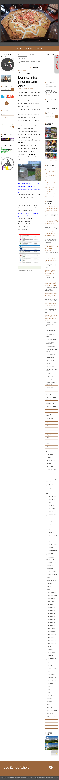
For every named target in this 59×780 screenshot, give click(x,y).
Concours (49, 363)
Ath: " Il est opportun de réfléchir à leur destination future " (27, 55)
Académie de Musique (50, 335)
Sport (48, 704)
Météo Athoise (51, 598)
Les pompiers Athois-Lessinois (50, 558)
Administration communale (50, 342)
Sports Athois (50, 707)
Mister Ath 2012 (51, 634)
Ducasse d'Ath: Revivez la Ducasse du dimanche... (51, 248)
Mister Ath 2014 (51, 640)
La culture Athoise (52, 474)
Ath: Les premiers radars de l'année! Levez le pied (29, 61)
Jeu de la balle (50, 466)
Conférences (50, 366)
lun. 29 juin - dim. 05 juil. (51, 191)
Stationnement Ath (52, 710)
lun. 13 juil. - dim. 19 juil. (51, 187)
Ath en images (51, 346)
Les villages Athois (52, 574)
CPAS (48, 373)
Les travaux (50, 568)
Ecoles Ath (50, 387)
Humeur (49, 457)
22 (13, 125)
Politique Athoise (51, 677)
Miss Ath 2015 (51, 616)
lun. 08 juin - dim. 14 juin (51, 193)
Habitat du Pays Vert (50, 450)
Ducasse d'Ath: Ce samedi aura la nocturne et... (51, 210)
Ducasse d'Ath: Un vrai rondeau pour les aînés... (51, 235)
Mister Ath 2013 (51, 637)
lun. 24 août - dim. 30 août (50, 168)
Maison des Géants (52, 595)
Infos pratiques (51, 460)
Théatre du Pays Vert (51, 717)
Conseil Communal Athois (51, 369)
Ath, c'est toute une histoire (51, 350)
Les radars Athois (51, 562)
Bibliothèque (50, 357)
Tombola (49, 721)
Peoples (49, 671)
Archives (29, 48)
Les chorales (50, 511)
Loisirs (49, 586)
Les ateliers (50, 502)
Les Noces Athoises (49, 553)
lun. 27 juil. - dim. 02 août (51, 182)
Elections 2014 (51, 390)
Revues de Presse (52, 695)
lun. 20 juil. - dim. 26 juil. (51, 185)
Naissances (50, 649)
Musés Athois (50, 646)
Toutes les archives (50, 196)
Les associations (51, 499)
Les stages (50, 565)
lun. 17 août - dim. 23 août (50, 172)
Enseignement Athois (50, 414)
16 (1, 125)
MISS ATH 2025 (51, 628)
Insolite (49, 463)
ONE (48, 662)
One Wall (49, 665)
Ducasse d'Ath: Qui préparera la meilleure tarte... (51, 223)
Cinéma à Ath (50, 360)
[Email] (7, 103)
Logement (49, 583)
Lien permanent (24, 267)
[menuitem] (19, 48)
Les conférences (51, 522)
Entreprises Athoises (49, 419)
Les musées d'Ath (52, 550)
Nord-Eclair (50, 655)
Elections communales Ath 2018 (51, 407)
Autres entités (51, 354)
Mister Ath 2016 (51, 643)
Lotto (48, 589)
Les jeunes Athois (52, 544)
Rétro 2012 (50, 689)
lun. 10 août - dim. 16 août (50, 176)
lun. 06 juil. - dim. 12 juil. (51, 189)
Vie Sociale (50, 727)
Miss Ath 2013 (51, 610)
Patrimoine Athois (51, 668)
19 (7, 125)
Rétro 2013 (50, 692)
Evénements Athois (52, 432)
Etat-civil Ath (50, 426)
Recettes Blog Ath (51, 680)
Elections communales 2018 (51, 398)
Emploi (49, 411)
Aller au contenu (5, 1)
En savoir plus (7, 778)
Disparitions (50, 379)
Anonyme (47, 94)
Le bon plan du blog (52, 496)
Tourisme (49, 724)
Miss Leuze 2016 (51, 631)
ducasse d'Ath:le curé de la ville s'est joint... (51, 284)
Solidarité (49, 701)
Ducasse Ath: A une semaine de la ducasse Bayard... (51, 318)
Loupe (56, 70)
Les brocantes (51, 508)
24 (3, 127)
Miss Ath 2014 (51, 613)
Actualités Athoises (52, 339)
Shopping (49, 698)
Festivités (49, 441)
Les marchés (50, 547)
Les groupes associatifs (50, 540)
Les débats (50, 525)
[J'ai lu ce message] (57, 777)
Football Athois (51, 447)
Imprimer (32, 88)
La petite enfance (51, 489)
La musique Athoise (49, 485)
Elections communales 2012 (51, 393)
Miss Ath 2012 (51, 607)
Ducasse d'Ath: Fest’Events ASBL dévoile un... (51, 273)
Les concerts (50, 518)
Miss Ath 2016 (51, 619)
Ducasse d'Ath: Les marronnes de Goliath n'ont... (51, 260)
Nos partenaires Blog (51, 658)
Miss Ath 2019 (51, 625)
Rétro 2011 (50, 686)
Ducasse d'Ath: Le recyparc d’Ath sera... (51, 296)
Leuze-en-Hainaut (51, 580)
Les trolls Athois (51, 571)
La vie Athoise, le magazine (30, 267)
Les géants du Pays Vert (51, 536)
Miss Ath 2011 (51, 604)
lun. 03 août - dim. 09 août (50, 179)
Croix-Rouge (50, 376)
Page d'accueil (21, 58)
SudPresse (50, 713)
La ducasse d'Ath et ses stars (51, 480)
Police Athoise (51, 674)
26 (7, 127)
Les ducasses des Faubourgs (51, 528)
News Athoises (51, 652)
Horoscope (50, 454)
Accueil (19, 48)
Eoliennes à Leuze (52, 423)
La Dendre (50, 477)
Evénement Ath (51, 429)
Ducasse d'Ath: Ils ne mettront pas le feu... (51, 306)
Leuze (48, 577)
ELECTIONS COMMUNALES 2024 (51, 402)
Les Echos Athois (16, 767)
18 (5, 125)
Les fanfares (50, 532)
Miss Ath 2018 (51, 622)
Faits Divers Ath (51, 438)
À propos (39, 48)
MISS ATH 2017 (51, 601)
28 (11, 127)
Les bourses (50, 505)
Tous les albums (54, 160)
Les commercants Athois (51, 515)
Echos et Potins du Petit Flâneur (51, 383)
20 (9, 125)
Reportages (50, 683)
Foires (48, 444)
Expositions (50, 435)
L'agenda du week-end (51, 470)
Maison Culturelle (51, 592)
